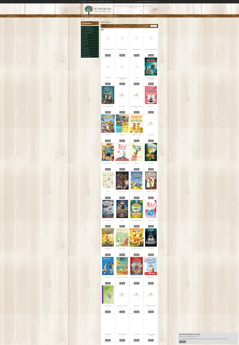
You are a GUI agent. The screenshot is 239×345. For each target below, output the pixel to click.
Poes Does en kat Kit (137, 191)
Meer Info (108, 55)
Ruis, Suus (108, 280)
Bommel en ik (122, 134)
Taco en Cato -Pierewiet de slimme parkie (122, 78)
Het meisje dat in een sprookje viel (137, 107)
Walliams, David (151, 308)
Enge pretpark (136, 305)
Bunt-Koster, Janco (108, 80)
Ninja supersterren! (136, 49)
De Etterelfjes (107, 248)
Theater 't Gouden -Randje (136, 277)
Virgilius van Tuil (108, 305)
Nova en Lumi (122, 106)
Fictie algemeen (85, 48)
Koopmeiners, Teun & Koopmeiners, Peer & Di (122, 53)
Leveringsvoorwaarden (91, 1)
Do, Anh (136, 52)
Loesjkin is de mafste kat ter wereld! (151, 335)
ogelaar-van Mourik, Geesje (151, 52)
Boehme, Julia (136, 251)
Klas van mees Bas (107, 163)
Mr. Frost (151, 248)
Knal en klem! (107, 77)
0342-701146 (139, 1)
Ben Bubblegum (108, 334)
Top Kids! (136, 77)
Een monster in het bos (122, 191)
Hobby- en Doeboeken (86, 56)
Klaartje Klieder (151, 277)
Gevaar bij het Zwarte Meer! (107, 49)
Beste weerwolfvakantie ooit (136, 220)
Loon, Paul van (136, 223)
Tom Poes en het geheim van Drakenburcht (151, 78)
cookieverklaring (224, 338)
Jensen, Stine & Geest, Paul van (122, 251)
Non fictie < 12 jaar (85, 51)
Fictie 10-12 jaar (85, 40)
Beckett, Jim (122, 337)
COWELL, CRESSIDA (150, 194)
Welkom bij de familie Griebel (107, 106)
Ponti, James (122, 223)
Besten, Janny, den (136, 80)
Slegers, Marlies (122, 280)
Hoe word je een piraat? (108, 220)
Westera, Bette (150, 280)
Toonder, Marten (151, 80)
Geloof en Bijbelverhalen (87, 27)
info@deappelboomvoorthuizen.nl (151, 1)
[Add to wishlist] (114, 31)
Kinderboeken (86, 23)
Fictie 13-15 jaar (85, 43)
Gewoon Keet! (108, 277)
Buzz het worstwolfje (122, 334)
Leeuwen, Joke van (108, 194)
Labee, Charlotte (122, 109)
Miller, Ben (136, 109)
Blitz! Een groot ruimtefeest (122, 163)
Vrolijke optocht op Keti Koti (122, 305)
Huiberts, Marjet (136, 194)
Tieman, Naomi (122, 194)
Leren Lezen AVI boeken (87, 32)
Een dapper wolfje (150, 220)
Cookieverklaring (101, 1)
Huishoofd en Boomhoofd (136, 134)
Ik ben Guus (136, 163)
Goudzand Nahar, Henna (122, 308)
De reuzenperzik (151, 134)
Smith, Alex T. (107, 52)
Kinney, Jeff (151, 109)
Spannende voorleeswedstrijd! (151, 49)
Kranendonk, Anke (136, 166)
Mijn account (108, 1)
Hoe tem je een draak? (151, 191)
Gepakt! (122, 220)
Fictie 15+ (84, 45)
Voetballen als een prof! (122, 49)
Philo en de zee (122, 248)
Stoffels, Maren (151, 166)
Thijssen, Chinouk (151, 251)
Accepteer (183, 341)
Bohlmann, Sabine (108, 109)
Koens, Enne (122, 137)
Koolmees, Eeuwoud (107, 166)
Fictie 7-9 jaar (84, 37)
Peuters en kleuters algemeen (88, 29)
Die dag (107, 191)
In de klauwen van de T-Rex (136, 248)
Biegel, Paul (108, 308)
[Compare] (114, 33)
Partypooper (151, 106)
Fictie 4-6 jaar (84, 35)
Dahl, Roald (151, 137)
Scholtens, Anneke (136, 308)
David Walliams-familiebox (151, 305)
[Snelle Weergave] (114, 36)
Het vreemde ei (108, 134)
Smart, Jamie (151, 337)
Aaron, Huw (108, 251)
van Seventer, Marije (107, 337)
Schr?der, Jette (136, 280)
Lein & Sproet (136, 334)
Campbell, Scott (136, 137)
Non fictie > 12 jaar (85, 53)
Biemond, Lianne (122, 80)
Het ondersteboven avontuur (122, 277)
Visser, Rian (122, 166)
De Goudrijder (151, 163)
